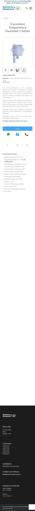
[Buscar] (25, 8)
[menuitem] (25, 8)
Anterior (5, 273)
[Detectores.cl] (9, 417)
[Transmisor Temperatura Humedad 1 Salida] (17, 52)
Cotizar (17, 128)
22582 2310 (6, 448)
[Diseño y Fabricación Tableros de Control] (17, 70)
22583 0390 (6, 452)
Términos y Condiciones (23, 506)
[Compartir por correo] (27, 145)
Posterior (29, 273)
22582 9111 (6, 446)
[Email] (12, 474)
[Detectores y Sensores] (14, 8)
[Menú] (29, 8)
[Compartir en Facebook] (8, 145)
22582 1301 (6, 450)
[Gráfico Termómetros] (23, 70)
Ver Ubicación (6, 82)
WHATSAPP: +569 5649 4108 (11, 466)
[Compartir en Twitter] (18, 145)
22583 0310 (6, 454)
